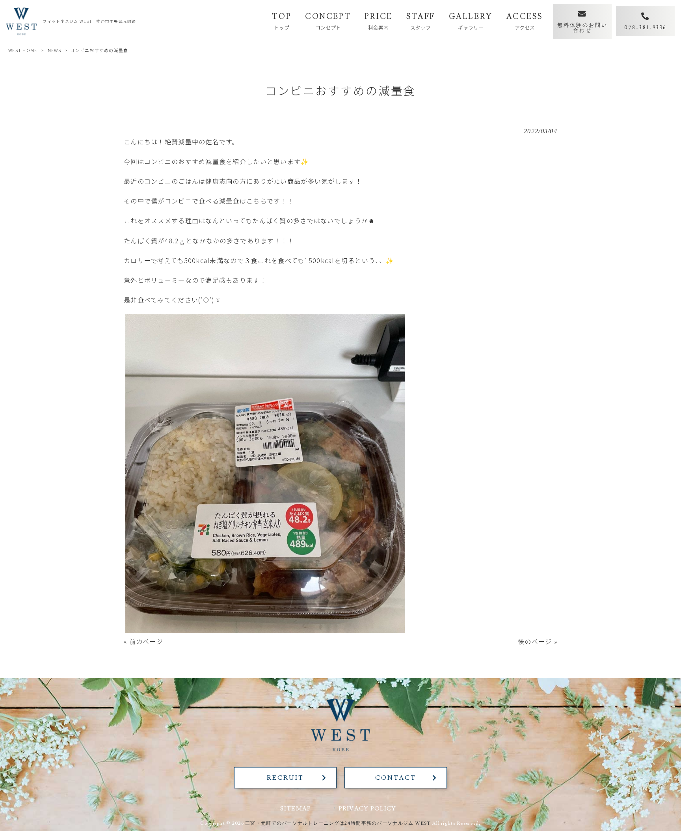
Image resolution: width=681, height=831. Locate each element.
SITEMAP (295, 808)
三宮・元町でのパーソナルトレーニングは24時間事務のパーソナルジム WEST (338, 823)
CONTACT (395, 778)
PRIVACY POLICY (367, 808)
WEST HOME (22, 50)
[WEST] (21, 21)
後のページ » (537, 641)
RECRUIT (285, 778)
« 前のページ (143, 641)
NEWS (54, 50)
